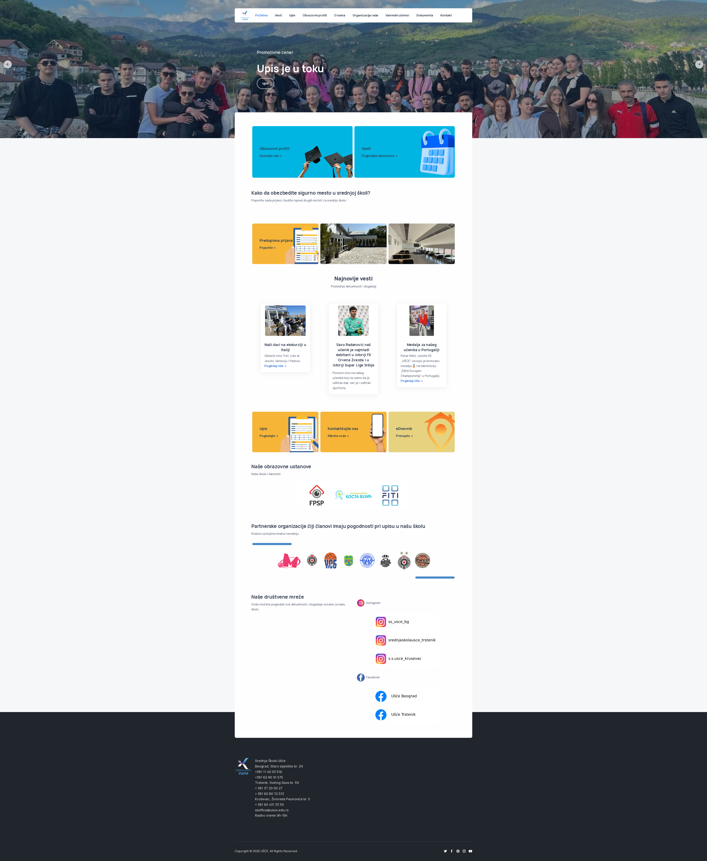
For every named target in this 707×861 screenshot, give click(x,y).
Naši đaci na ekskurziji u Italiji (285, 347)
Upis (292, 15)
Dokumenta (424, 15)
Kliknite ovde (337, 436)
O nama (339, 15)
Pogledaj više (273, 366)
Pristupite (403, 436)
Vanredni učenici (397, 15)
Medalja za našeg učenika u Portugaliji (421, 347)
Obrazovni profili (315, 15)
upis (265, 86)
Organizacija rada (365, 15)
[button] (8, 64)
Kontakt (446, 15)
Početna (261, 15)
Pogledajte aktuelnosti (378, 156)
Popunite (266, 248)
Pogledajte (267, 436)
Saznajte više (269, 156)
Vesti (278, 15)
